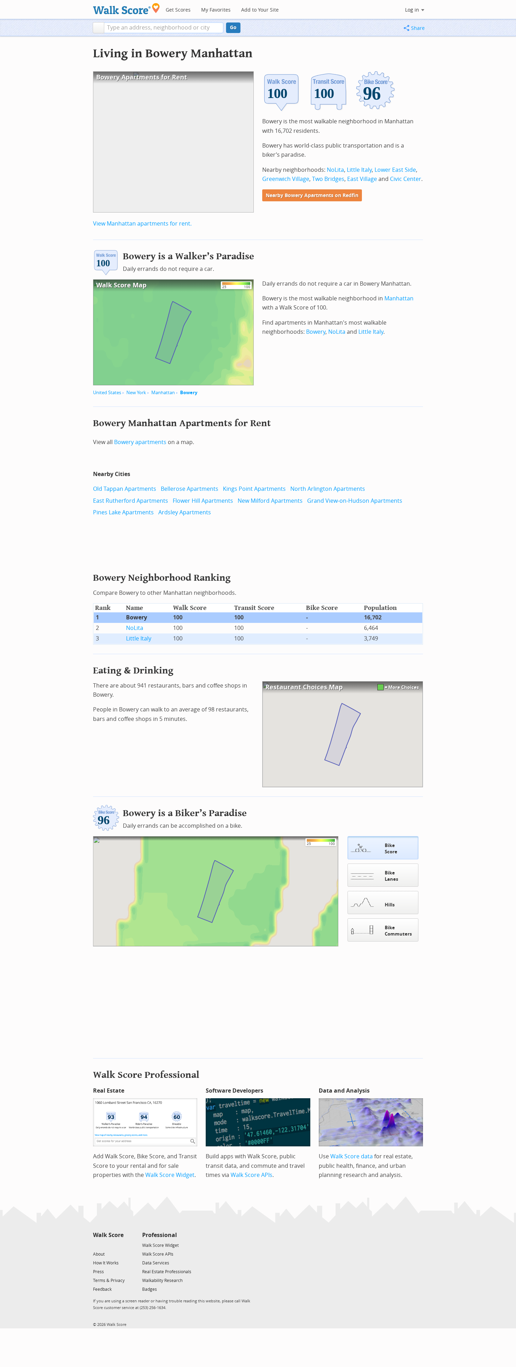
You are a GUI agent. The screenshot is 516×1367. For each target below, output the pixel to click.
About (99, 1254)
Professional (159, 1235)
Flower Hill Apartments (203, 500)
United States (107, 392)
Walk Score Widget (169, 1175)
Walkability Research (162, 1280)
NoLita (335, 170)
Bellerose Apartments (189, 489)
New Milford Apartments (270, 500)
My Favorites (216, 10)
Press (98, 1271)
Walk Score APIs (251, 1175)
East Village (362, 179)
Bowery (188, 392)
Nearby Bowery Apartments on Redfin (312, 195)
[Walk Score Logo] (126, 8)
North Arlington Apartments (327, 489)
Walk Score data (351, 1156)
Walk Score (108, 1235)
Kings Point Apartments (254, 489)
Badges (149, 1289)
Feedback (102, 1289)
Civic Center (405, 179)
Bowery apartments (140, 442)
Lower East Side (395, 170)
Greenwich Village (285, 179)
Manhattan (163, 392)
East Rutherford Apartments (130, 500)
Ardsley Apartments (184, 512)
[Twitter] (97, 1245)
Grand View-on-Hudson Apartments (354, 500)
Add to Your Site (260, 10)
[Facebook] (108, 1245)
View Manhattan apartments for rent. (142, 223)
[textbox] (164, 27)
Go (233, 28)
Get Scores (178, 10)
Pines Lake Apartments (123, 512)
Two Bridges (328, 179)
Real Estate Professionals (166, 1271)
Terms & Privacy (109, 1280)
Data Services (155, 1263)
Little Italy (359, 170)
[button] (98, 27)
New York (136, 392)
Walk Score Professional (146, 1075)
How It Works (106, 1263)
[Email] (119, 1245)
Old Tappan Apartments (124, 489)
